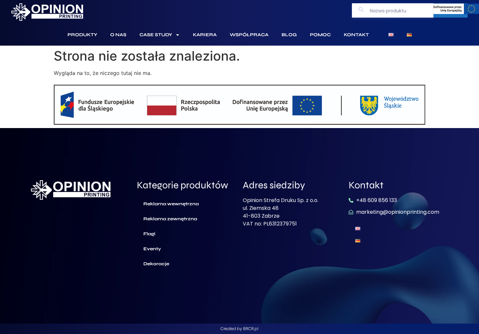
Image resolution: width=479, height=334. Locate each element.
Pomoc (320, 34)
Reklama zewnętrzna (170, 219)
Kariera (205, 34)
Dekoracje (156, 264)
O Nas (118, 34)
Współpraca (249, 34)
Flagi (149, 234)
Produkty (82, 34)
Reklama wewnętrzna (171, 204)
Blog (289, 34)
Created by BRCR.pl (239, 328)
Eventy (152, 249)
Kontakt (356, 34)
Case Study (155, 34)
